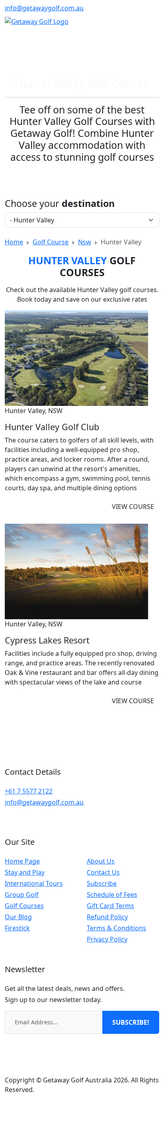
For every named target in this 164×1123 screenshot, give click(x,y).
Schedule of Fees (112, 894)
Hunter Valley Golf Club (52, 427)
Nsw (84, 242)
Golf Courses (24, 905)
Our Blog (18, 916)
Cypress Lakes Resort (47, 640)
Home (14, 242)
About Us (101, 861)
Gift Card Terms (110, 905)
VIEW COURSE (133, 506)
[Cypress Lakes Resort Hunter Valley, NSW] (76, 570)
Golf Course (50, 242)
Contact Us (103, 872)
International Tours (34, 883)
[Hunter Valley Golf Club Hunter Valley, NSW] (76, 357)
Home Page (22, 861)
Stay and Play (25, 872)
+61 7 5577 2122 (29, 791)
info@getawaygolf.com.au (44, 8)
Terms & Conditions (116, 928)
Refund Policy (107, 916)
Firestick (17, 928)
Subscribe (102, 883)
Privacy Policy (107, 939)
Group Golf (22, 894)
